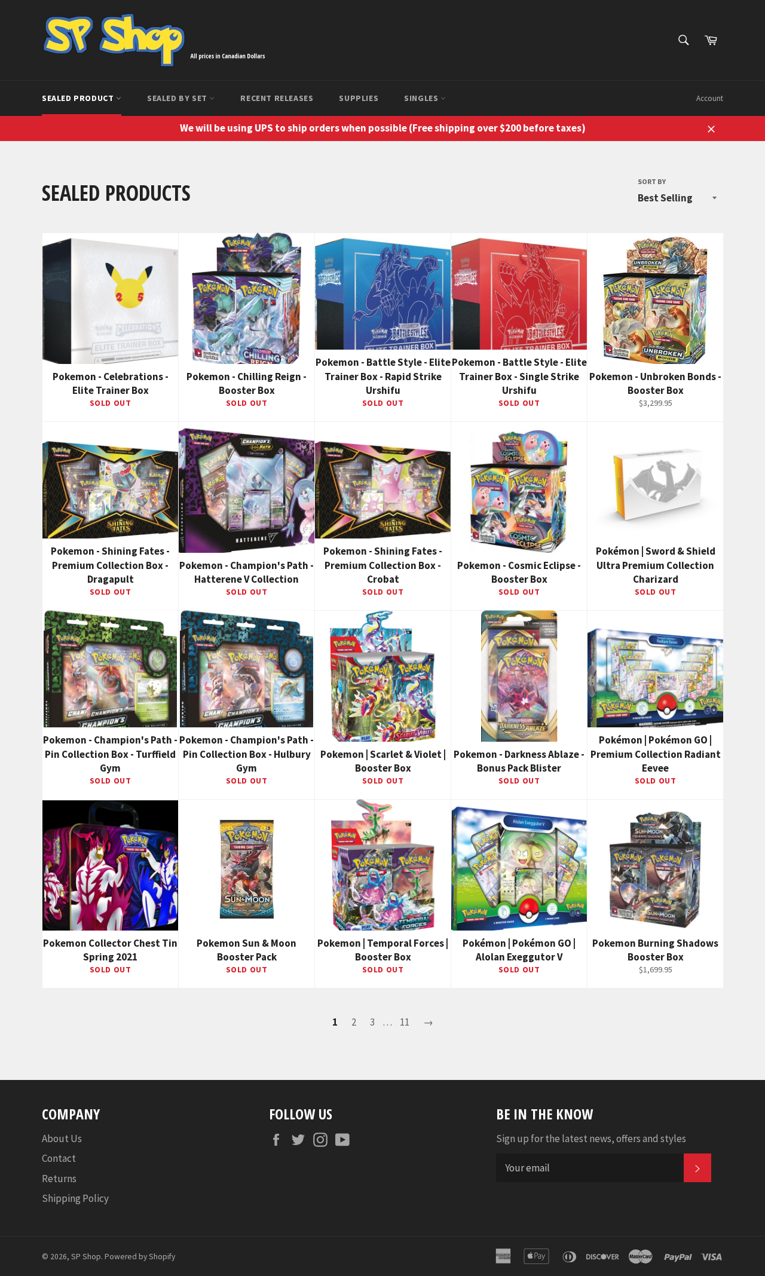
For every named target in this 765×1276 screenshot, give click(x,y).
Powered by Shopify (140, 1256)
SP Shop (86, 1256)
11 (404, 1022)
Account (709, 98)
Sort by (652, 181)
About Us (62, 1138)
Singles (422, 98)
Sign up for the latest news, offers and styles (591, 1138)
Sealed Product (79, 98)
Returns (59, 1178)
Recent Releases (276, 98)
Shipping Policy (75, 1198)
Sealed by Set (178, 98)
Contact (59, 1158)
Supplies (358, 98)
